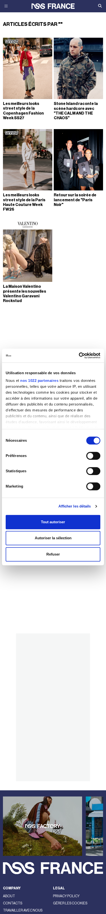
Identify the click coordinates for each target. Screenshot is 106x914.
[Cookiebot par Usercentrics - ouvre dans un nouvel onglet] (78, 355)
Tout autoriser (53, 522)
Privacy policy (66, 896)
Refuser (53, 554)
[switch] (93, 456)
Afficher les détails (74, 506)
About (9, 896)
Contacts (12, 903)
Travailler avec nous (22, 910)
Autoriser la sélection (53, 538)
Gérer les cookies (70, 903)
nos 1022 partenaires (39, 380)
